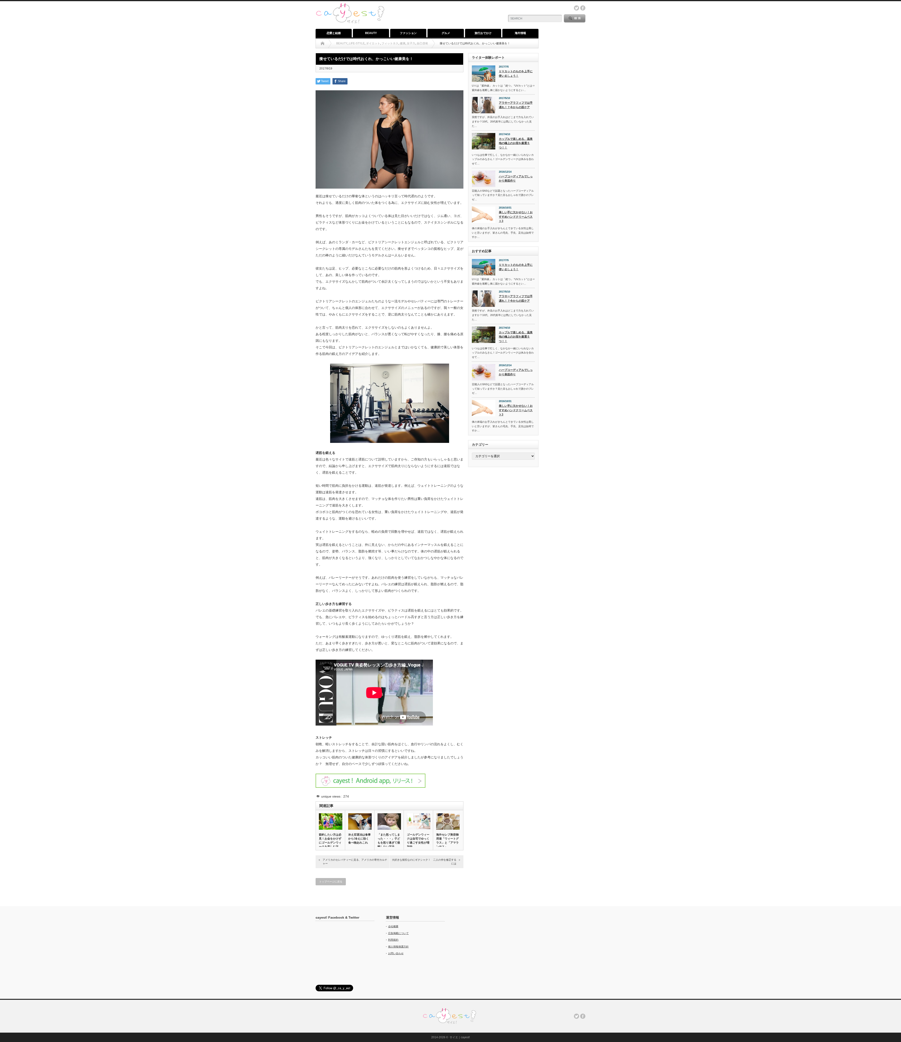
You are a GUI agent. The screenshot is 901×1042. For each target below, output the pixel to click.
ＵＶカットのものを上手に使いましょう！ (516, 73)
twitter (576, 8)
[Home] (323, 43)
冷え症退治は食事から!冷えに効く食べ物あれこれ (359, 838)
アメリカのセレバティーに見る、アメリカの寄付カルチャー (355, 861)
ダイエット (373, 43)
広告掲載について (398, 933)
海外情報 (520, 33)
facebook (582, 8)
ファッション (408, 33)
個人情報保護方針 (398, 946)
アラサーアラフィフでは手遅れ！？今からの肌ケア (516, 105)
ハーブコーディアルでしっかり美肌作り (516, 179)
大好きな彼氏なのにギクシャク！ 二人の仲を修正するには (424, 861)
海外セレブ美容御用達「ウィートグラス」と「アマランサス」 (447, 840)
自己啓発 (422, 43)
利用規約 (393, 939)
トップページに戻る (330, 881)
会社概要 (393, 926)
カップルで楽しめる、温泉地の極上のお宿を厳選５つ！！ (516, 143)
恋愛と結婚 (334, 33)
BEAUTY (371, 33)
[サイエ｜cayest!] (350, 6)
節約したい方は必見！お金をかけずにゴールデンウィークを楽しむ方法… (330, 842)
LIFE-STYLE (357, 43)
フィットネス (390, 43)
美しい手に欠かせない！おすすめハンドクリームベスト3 (516, 217)
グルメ (446, 33)
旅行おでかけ (483, 33)
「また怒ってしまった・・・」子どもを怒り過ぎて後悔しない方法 (389, 840)
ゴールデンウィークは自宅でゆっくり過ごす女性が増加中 (418, 840)
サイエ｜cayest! (460, 1037)
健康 (402, 43)
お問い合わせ (396, 953)
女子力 (411, 43)
